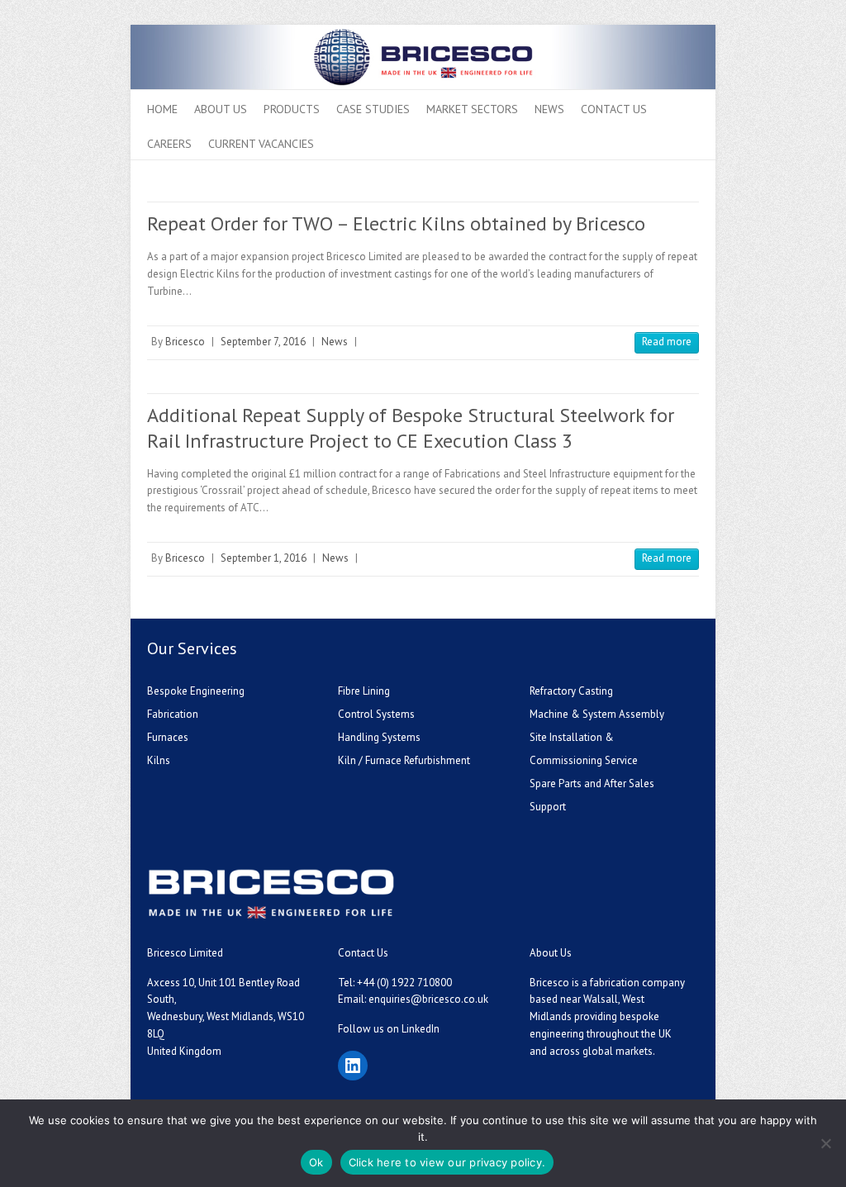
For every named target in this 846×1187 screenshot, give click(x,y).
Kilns (158, 760)
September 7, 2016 (263, 342)
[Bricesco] (423, 33)
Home (162, 109)
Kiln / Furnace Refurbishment (404, 760)
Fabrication (172, 714)
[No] (825, 1143)
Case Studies (373, 109)
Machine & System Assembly (597, 714)
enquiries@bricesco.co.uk (428, 999)
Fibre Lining (364, 691)
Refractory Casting (571, 691)
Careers (169, 143)
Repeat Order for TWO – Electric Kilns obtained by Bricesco (396, 223)
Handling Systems (379, 737)
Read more (667, 342)
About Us (220, 109)
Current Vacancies (261, 143)
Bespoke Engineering (196, 691)
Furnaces (167, 737)
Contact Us (614, 109)
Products (292, 109)
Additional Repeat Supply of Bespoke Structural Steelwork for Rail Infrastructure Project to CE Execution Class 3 (410, 427)
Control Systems (376, 714)
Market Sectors (472, 109)
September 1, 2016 (264, 558)
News (549, 109)
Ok (316, 1162)
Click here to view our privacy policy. (447, 1162)
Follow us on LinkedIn (389, 1029)
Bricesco (185, 342)
